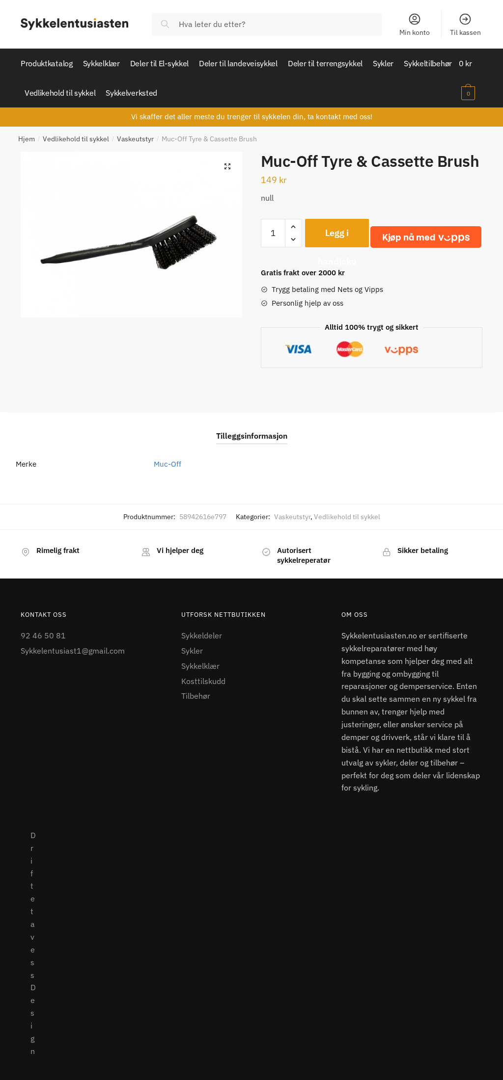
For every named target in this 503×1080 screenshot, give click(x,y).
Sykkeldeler (201, 635)
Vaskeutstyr (135, 138)
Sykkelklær (200, 666)
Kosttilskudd (203, 681)
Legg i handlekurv (337, 237)
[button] (227, 166)
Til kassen (465, 32)
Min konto (414, 32)
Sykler (192, 651)
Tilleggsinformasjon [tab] (251, 436)
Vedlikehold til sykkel (76, 138)
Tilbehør (195, 696)
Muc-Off (167, 464)
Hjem (26, 138)
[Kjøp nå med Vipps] (425, 237)
